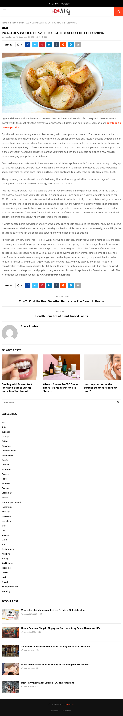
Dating (5, 441)
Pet (3, 545)
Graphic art (7, 493)
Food (4, 479)
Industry (5, 512)
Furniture (6, 483)
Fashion (5, 465)
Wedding (6, 591)
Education (6, 446)
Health (4, 28)
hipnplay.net (69, 704)
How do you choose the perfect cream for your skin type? (100, 387)
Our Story (65, 4)
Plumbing (6, 554)
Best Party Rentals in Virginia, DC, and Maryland (47, 682)
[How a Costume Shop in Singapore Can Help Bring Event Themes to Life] (10, 632)
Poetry (5, 559)
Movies (5, 535)
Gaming (5, 488)
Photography (8, 549)
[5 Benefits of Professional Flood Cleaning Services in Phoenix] (10, 651)
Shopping (6, 568)
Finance (5, 474)
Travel (5, 582)
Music (4, 540)
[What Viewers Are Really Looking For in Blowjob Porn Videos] (10, 669)
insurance (6, 516)
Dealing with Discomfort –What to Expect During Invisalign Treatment (17, 387)
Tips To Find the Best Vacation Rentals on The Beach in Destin (61, 301)
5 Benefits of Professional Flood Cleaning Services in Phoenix (55, 646)
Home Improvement (11, 502)
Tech (4, 577)
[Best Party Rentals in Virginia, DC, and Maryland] (10, 687)
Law (3, 530)
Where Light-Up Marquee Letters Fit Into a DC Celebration (53, 610)
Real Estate (7, 563)
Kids (4, 526)
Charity (5, 437)
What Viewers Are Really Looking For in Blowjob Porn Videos (55, 664)
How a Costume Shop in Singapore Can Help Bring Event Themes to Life (60, 628)
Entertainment (9, 451)
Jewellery (6, 521)
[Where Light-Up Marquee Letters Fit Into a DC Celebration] (10, 614)
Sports (5, 573)
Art (3, 423)
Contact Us (54, 4)
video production (10, 587)
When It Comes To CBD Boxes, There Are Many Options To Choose (61, 387)
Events (5, 460)
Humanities (7, 507)
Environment (8, 455)
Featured (6, 469)
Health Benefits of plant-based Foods (61, 316)
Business (6, 432)
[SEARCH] (118, 402)
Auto (4, 427)
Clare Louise (9, 37)
